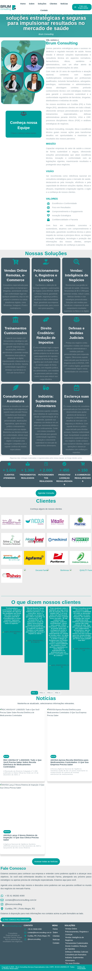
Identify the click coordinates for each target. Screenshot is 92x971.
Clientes (53, 4)
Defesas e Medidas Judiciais (76, 333)
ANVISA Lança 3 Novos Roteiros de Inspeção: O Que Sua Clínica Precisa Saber (21, 837)
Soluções (42, 4)
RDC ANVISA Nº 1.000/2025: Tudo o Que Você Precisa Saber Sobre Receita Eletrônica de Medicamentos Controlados (22, 763)
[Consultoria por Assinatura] (16, 388)
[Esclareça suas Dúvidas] (77, 388)
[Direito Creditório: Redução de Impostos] (46, 320)
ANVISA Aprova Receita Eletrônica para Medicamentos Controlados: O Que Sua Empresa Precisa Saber (69, 762)
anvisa (7, 832)
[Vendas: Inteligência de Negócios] (77, 262)
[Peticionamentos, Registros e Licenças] (46, 262)
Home (23, 4)
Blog (6, 756)
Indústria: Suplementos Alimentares (46, 401)
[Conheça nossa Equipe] (24, 114)
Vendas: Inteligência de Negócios (76, 275)
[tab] (34, 693)
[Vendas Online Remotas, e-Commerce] (16, 262)
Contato (44, 10)
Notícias (64, 4)
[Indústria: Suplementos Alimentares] (46, 388)
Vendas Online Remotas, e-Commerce (15, 275)
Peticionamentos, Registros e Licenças (46, 275)
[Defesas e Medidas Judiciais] (77, 320)
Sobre (31, 4)
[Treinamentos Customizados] (16, 320)
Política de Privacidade (81, 967)
